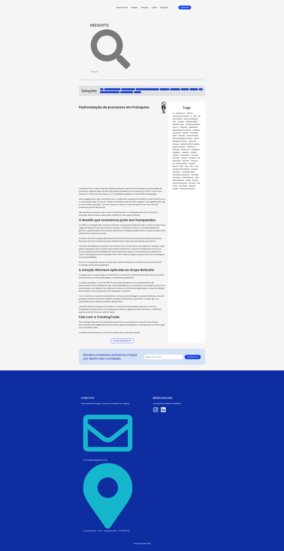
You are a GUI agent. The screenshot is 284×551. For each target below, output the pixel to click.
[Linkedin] (163, 409)
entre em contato (112, 332)
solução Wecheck (131, 228)
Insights (134, 7)
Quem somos (122, 7)
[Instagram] (155, 409)
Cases (154, 7)
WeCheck (125, 275)
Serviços (144, 7)
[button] (164, 103)
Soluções (164, 7)
